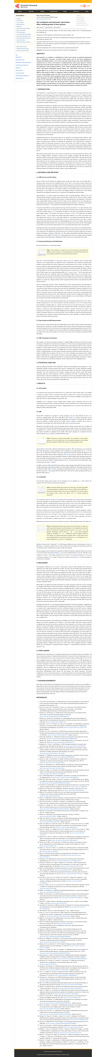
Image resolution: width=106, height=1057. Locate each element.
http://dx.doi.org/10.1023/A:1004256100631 (66, 827)
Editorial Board (20, 24)
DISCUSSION (19, 70)
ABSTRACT (19, 57)
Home (20, 11)
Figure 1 (64, 512)
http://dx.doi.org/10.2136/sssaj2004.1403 (50, 796)
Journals (31, 11)
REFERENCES (20, 78)
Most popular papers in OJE (23, 36)
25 (90, 146)
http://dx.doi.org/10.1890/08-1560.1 (72, 997)
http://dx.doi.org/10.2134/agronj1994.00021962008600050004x (61, 738)
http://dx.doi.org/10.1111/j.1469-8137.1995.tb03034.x (66, 993)
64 (46, 617)
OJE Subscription (20, 32)
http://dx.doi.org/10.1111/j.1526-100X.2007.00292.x (52, 768)
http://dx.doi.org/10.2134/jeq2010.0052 (73, 1027)
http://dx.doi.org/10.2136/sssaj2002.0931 (50, 821)
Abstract (78, 15)
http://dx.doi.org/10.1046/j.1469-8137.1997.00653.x (52, 753)
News (65, 11)
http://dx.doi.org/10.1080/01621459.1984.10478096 (57, 916)
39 (86, 342)
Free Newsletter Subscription (23, 34)
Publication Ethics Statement (23, 38)
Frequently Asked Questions (23, 42)
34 (72, 185)
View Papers (19, 20)
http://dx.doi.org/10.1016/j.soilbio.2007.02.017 (71, 866)
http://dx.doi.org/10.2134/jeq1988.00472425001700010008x (54, 809)
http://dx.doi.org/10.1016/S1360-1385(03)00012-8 (70, 988)
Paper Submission (21, 30)
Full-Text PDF (80, 17)
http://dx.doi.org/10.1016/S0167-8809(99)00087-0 (65, 975)
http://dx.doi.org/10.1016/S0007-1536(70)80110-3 (71, 897)
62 (87, 592)
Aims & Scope (20, 22)
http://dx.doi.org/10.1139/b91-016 (48, 846)
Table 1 (57, 235)
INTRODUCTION (20, 60)
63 (48, 610)
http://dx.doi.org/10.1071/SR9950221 (78, 786)
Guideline (18, 26)
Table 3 (43, 449)
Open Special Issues (21, 46)
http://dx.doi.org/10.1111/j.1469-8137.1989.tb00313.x (53, 773)
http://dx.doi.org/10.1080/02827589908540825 (63, 757)
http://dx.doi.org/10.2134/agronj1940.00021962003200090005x (55, 936)
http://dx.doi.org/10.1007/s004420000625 (50, 981)
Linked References (81, 23)
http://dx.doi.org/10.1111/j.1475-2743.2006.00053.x (52, 762)
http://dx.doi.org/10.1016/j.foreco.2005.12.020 (75, 727)
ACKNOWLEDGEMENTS (22, 75)
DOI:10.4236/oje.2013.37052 (44, 19)
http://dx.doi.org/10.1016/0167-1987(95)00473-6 (62, 742)
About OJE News (20, 40)
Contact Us (60, 1051)
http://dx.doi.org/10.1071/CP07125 (48, 964)
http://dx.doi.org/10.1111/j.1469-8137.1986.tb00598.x (56, 969)
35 (68, 211)
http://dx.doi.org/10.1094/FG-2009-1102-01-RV (51, 892)
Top (16, 55)
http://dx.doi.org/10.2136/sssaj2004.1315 (56, 722)
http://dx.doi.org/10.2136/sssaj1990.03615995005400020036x (55, 783)
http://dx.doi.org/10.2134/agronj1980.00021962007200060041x (61, 1023)
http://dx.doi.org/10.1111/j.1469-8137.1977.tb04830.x (53, 942)
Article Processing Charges (23, 28)
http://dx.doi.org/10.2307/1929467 (48, 816)
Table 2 (71, 417)
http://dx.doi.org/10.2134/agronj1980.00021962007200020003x (55, 1014)
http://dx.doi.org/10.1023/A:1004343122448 (73, 790)
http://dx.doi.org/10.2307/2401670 (58, 903)
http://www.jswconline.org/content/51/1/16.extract (69, 1032)
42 (69, 366)
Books (42, 11)
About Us (76, 11)
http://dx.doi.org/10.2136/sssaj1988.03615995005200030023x (55, 953)
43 (56, 372)
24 (85, 143)
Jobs (86, 11)
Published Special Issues (22, 48)
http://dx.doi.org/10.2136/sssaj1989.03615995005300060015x (71, 958)
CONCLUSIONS (20, 73)
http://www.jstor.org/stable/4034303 (63, 870)
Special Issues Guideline (22, 50)
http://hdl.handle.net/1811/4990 (65, 923)
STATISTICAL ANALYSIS (22, 65)
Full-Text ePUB (80, 21)
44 (49, 377)
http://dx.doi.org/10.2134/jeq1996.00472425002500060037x (54, 716)
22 (43, 132)
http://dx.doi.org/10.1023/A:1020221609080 (71, 984)
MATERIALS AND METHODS (23, 62)
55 (65, 403)
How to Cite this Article (82, 25)
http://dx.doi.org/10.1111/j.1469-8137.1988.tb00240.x (65, 840)
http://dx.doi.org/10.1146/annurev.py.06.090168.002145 (67, 860)
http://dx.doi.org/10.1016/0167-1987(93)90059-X (67, 777)
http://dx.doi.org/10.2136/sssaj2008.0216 (57, 735)
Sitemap (55, 1051)
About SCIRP (50, 1051)
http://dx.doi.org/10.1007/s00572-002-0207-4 (72, 873)
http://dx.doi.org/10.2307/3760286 (48, 888)
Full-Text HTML (80, 19)
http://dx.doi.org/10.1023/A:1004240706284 (74, 746)
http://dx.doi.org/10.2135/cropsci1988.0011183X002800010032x (55, 1003)
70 (43, 646)
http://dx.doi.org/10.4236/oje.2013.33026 (50, 1008)
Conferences (54, 11)
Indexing (18, 18)
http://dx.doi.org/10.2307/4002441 (50, 851)
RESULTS (18, 67)
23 (75, 141)
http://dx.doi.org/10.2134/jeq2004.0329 (78, 1019)
